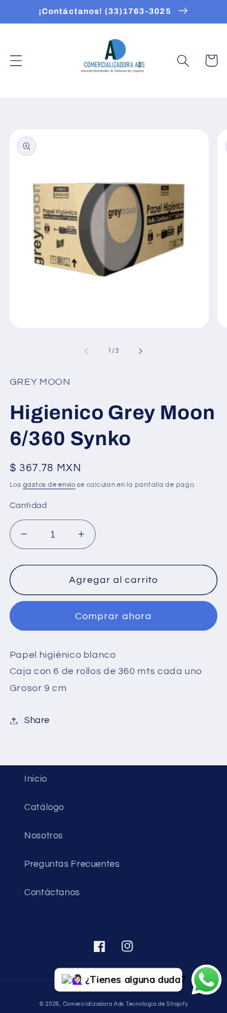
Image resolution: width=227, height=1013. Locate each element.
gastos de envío (49, 484)
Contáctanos (52, 892)
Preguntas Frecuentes (72, 864)
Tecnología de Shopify (157, 1004)
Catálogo (44, 807)
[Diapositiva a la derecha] (141, 351)
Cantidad (28, 505)
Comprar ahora (113, 616)
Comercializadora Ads (94, 1004)
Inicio (35, 778)
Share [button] (37, 720)
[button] (16, 60)
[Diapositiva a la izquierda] (86, 351)
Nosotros (43, 835)
